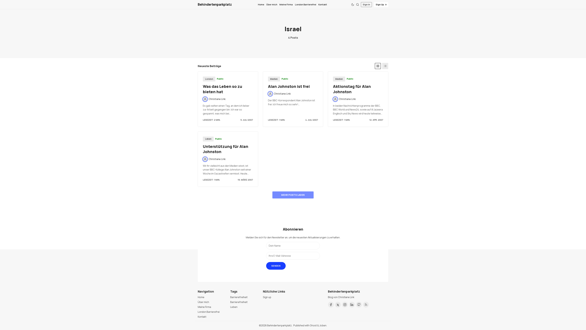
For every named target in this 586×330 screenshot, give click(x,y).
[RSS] (366, 305)
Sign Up (380, 4)
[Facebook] (331, 305)
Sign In (366, 4)
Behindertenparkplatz (279, 325)
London (209, 79)
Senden (275, 265)
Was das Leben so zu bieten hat (222, 89)
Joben (322, 325)
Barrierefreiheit (239, 297)
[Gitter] (378, 66)
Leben (208, 139)
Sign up (267, 297)
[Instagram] (345, 305)
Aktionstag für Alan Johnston (352, 89)
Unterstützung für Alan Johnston (225, 149)
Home (261, 4)
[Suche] (357, 4)
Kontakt (322, 4)
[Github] (359, 305)
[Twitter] (338, 305)
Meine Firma (286, 4)
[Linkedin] (352, 305)
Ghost (313, 325)
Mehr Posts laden (293, 194)
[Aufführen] (385, 66)
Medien (274, 79)
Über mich (271, 4)
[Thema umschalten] (352, 4)
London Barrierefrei (305, 4)
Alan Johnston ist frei (289, 86)
